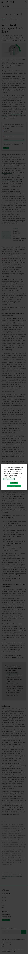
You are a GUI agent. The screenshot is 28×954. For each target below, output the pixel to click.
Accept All (14, 482)
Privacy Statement (9, 479)
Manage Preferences (14, 486)
